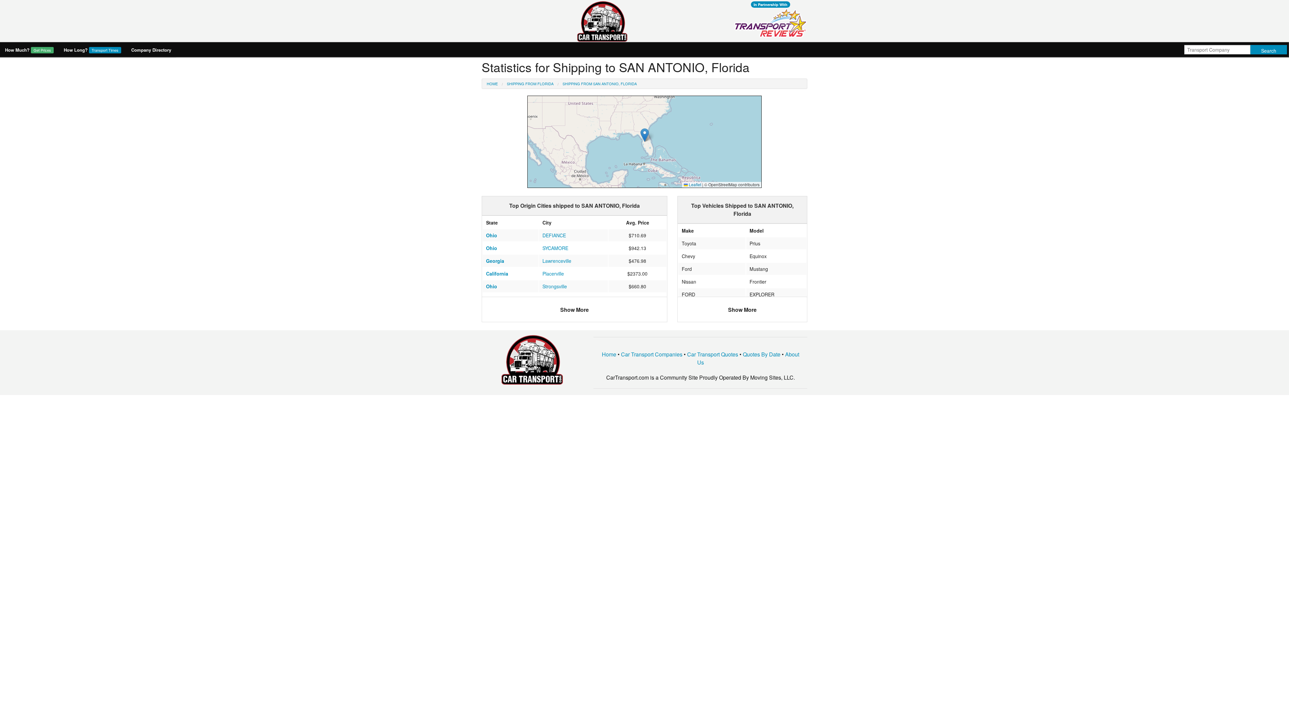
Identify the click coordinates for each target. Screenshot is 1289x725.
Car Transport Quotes (712, 354)
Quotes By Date (761, 354)
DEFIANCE (554, 235)
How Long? (91, 50)
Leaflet (694, 184)
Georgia (495, 260)
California (497, 273)
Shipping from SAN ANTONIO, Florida (600, 83)
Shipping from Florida (530, 83)
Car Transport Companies (651, 354)
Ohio (491, 235)
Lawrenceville (556, 260)
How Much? (28, 50)
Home (492, 83)
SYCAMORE (555, 248)
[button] (644, 135)
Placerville (553, 273)
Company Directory (151, 50)
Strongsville (554, 286)
